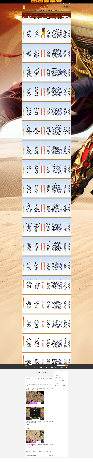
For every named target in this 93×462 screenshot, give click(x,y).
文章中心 (37, 367)
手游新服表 (66, 367)
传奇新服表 (45, 367)
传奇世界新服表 (61, 367)
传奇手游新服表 (51, 367)
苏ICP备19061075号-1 (55, 459)
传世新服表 (55, 367)
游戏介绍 (41, 367)
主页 (34, 367)
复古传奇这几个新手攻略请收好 (32, 455)
